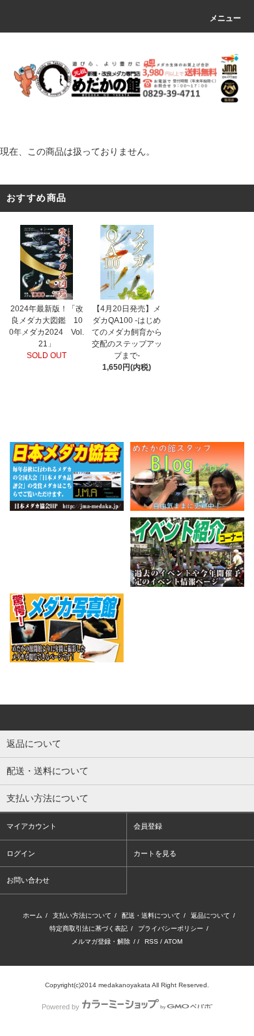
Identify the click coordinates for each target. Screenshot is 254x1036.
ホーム (32, 915)
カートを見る (155, 853)
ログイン (21, 853)
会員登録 (148, 826)
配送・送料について (151, 915)
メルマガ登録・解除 (101, 941)
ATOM (173, 941)
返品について (210, 915)
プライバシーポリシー (170, 928)
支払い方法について (82, 915)
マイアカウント (32, 826)
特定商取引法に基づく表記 (88, 928)
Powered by (60, 1007)
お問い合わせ (28, 880)
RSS (151, 941)
